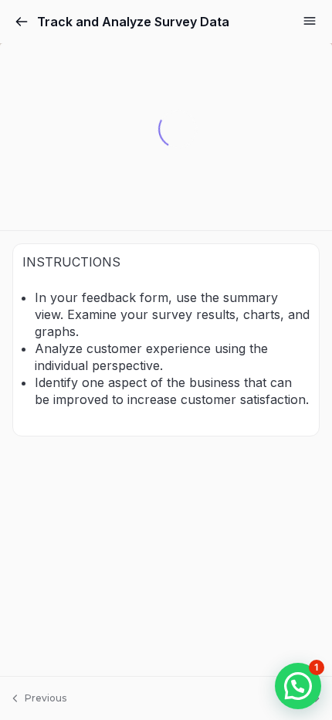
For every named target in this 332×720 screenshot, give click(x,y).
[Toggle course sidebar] (309, 21)
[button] (298, 686)
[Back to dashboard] (21, 21)
